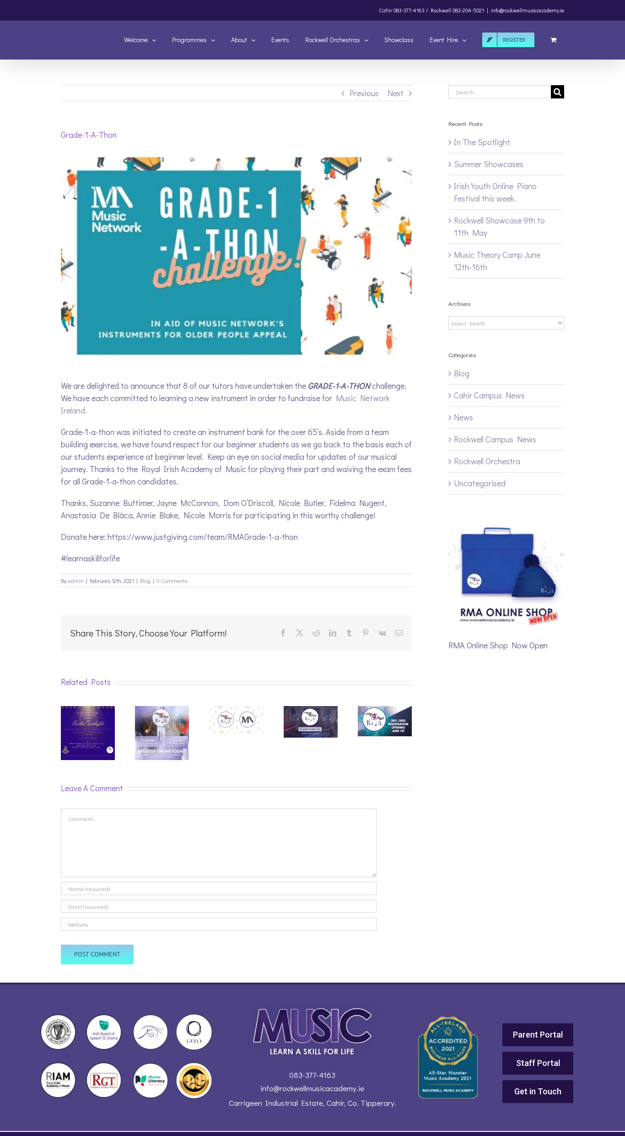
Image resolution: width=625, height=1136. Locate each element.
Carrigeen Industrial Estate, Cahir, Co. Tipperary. (312, 1103)
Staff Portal (538, 1063)
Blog (145, 580)
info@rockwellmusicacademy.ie (527, 10)
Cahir (385, 10)
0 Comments (171, 580)
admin (76, 580)
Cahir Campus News (489, 395)
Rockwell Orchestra (487, 461)
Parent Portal (538, 1034)
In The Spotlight (482, 141)
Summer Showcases (488, 163)
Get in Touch (537, 1091)
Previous (364, 92)
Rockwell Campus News (495, 439)
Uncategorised (480, 483)
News (463, 417)
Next (396, 92)
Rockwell (441, 10)
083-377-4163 (312, 1075)
